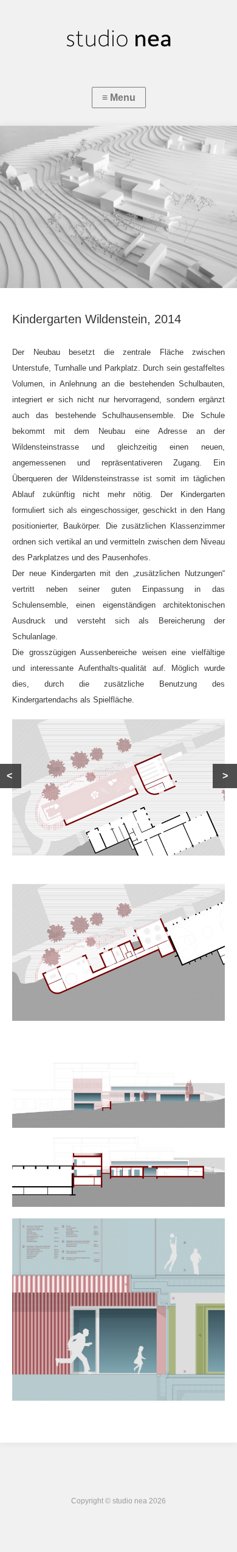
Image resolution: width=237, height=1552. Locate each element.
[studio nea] (118, 39)
